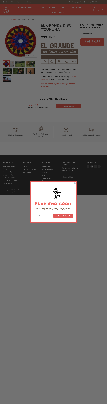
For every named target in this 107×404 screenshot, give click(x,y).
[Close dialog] (75, 183)
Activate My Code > (63, 216)
